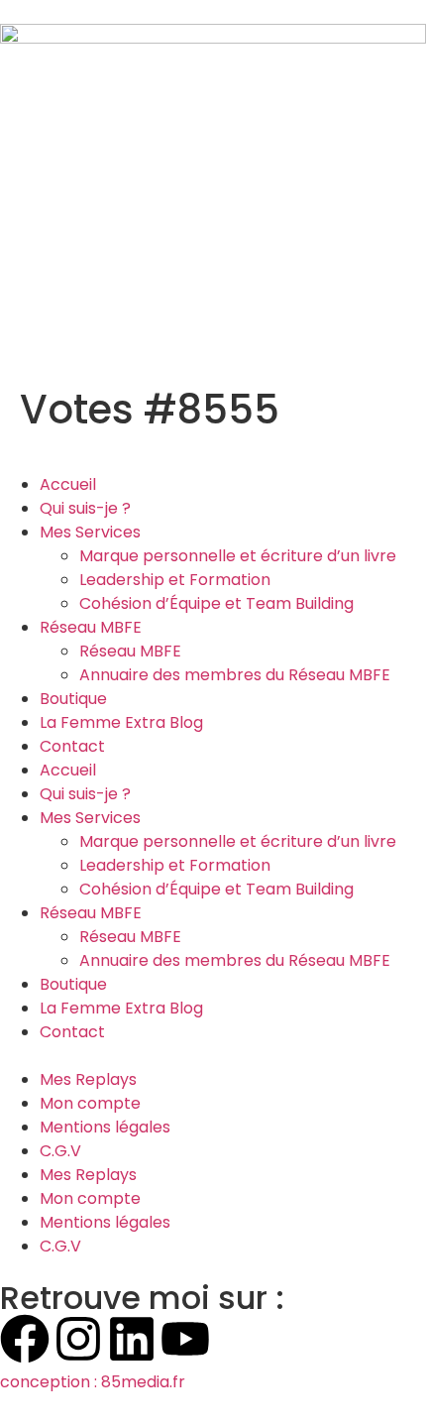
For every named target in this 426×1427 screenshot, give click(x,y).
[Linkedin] (132, 1339)
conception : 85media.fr (92, 1381)
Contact (72, 746)
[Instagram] (78, 1339)
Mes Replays (88, 1079)
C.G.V (60, 1150)
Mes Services (90, 532)
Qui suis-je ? (85, 508)
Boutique (73, 698)
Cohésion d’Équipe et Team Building (216, 603)
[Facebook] (25, 1339)
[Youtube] (185, 1339)
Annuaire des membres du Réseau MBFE (234, 674)
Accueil (68, 484)
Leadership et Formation (174, 579)
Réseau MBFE (91, 627)
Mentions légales (105, 1127)
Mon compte (90, 1103)
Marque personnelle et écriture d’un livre (237, 555)
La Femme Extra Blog (121, 722)
